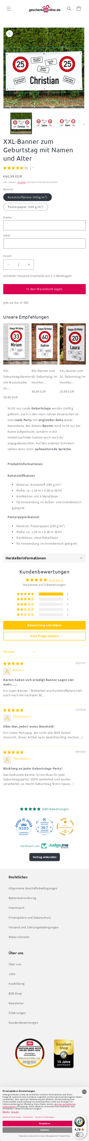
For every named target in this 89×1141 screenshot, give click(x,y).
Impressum (16, 908)
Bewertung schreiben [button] (44, 625)
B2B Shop (15, 993)
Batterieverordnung (22, 898)
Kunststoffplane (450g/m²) (27, 197)
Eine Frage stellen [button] (44, 636)
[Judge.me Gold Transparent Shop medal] (65, 826)
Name (7, 217)
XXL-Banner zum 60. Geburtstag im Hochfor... (44, 376)
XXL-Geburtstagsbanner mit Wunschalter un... (16, 379)
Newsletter (16, 1003)
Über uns (15, 964)
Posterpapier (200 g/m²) (25, 207)
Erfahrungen (17, 1013)
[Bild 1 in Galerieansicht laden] (21, 123)
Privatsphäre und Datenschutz (30, 917)
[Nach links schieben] (5, 124)
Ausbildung (17, 983)
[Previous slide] (9, 359)
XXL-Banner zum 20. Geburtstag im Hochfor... (72, 376)
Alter (6, 235)
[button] (8, 8)
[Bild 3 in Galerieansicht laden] (67, 123)
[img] (13, 664)
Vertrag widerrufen (44, 857)
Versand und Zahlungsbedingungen (34, 927)
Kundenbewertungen (23, 1023)
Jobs (12, 974)
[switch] (79, 1134)
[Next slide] (80, 359)
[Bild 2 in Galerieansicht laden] (44, 123)
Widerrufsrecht (19, 937)
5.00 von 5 (56, 580)
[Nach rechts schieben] (84, 124)
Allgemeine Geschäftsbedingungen (33, 888)
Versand (21, 182)
